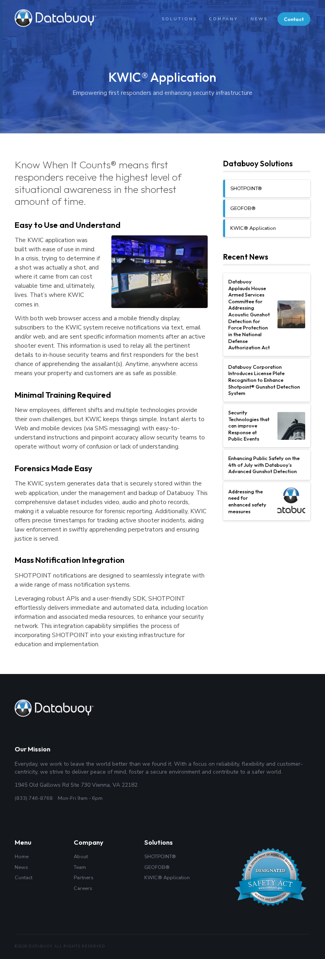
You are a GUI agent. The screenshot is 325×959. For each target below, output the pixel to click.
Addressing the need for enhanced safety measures (247, 501)
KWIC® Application (253, 228)
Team (80, 867)
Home (22, 856)
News (259, 19)
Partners (84, 877)
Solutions (179, 19)
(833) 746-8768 (34, 798)
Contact (294, 19)
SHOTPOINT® (246, 188)
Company (223, 19)
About (81, 856)
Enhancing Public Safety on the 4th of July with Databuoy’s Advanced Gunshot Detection (264, 464)
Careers (83, 888)
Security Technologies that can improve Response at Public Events (249, 425)
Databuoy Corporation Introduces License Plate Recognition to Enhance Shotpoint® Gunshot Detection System (264, 380)
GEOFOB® (243, 208)
